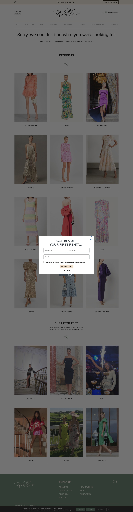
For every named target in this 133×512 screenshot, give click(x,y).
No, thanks (66, 270)
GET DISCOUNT (66, 266)
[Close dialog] (91, 238)
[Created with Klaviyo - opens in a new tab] (66, 275)
